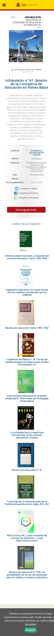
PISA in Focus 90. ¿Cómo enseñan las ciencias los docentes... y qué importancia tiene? (27, 538)
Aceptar (30, 630)
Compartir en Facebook (28, 193)
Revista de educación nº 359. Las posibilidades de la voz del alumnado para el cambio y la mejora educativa (27, 575)
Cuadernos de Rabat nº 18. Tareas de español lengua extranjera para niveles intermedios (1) (27, 362)
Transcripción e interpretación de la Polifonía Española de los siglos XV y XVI (27, 503)
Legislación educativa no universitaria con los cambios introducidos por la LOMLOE (27, 292)
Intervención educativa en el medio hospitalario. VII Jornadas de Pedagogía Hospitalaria (27, 398)
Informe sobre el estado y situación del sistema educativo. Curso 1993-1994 (27, 257)
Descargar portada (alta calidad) (27, 70)
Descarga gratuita (26, 209)
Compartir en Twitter (28, 188)
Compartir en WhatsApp (28, 198)
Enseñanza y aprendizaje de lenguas (36, 152)
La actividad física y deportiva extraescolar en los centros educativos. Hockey (26, 435)
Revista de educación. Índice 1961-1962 (27, 327)
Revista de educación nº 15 (27, 470)
